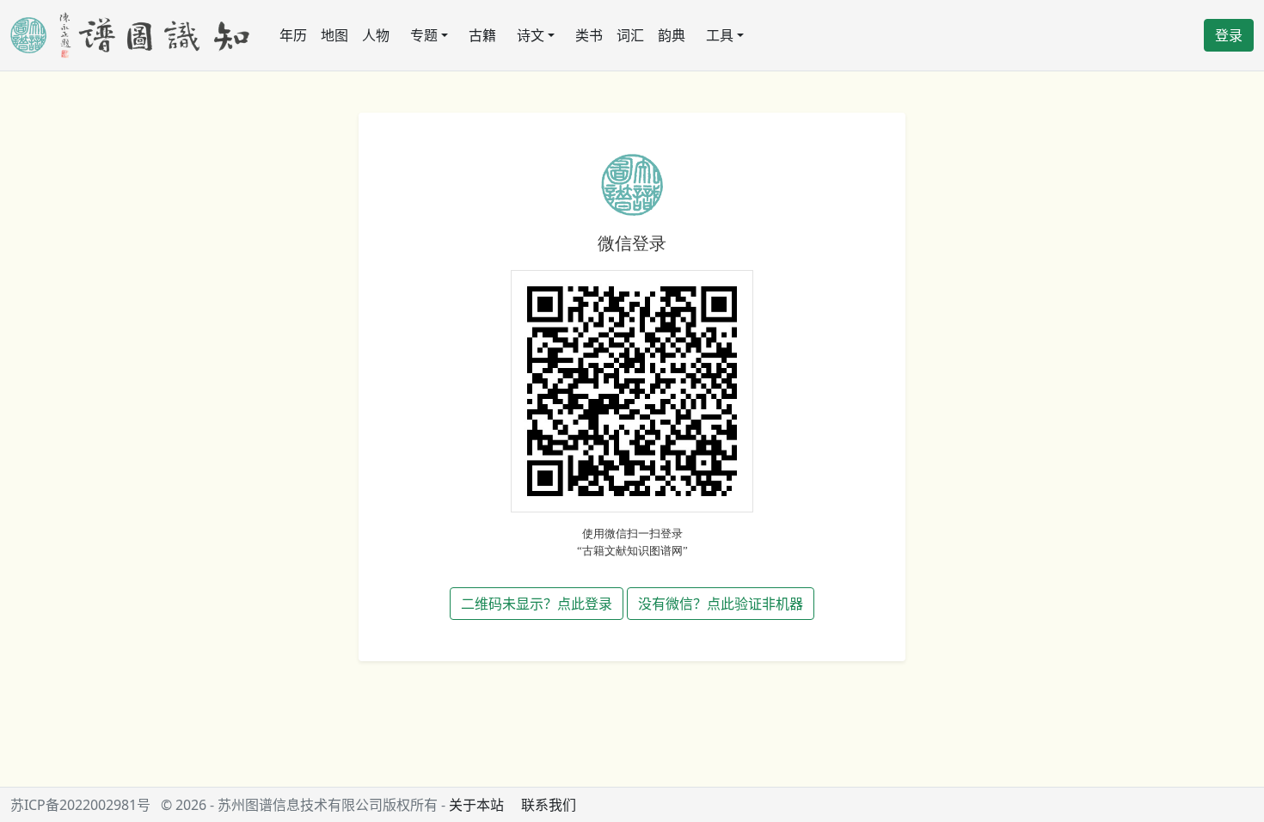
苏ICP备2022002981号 (80, 804)
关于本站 (476, 804)
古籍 (482, 35)
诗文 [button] (530, 35)
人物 (376, 35)
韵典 (671, 35)
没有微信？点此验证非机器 (720, 603)
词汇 (630, 35)
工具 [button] (719, 35)
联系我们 (548, 804)
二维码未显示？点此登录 (536, 603)
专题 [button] (424, 35)
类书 (589, 35)
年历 (293, 35)
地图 (334, 35)
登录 (1229, 35)
